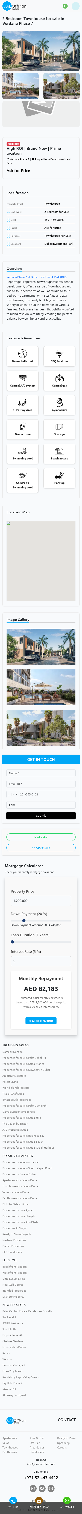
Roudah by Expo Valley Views (20, 1377)
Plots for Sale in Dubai (15, 1204)
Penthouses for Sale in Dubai (19, 1198)
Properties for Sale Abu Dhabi (20, 1222)
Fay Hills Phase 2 (12, 1383)
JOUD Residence (12, 1323)
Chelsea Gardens (12, 1341)
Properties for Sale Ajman (17, 1210)
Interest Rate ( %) (26, 951)
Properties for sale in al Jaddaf (20, 1162)
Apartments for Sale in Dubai (19, 1180)
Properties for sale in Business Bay (23, 1135)
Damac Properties (13, 1246)
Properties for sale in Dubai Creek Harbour (28, 1147)
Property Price (22, 891)
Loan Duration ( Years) (30, 934)
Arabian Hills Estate (14, 1075)
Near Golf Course (12, 1284)
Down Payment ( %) (29, 913)
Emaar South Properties (16, 1099)
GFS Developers (12, 1252)
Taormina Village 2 (13, 1365)
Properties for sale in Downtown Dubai (26, 1069)
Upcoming (63, 1442)
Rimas (6, 1353)
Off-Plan (35, 1442)
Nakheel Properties (14, 1240)
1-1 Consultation (41, 847)
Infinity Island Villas (14, 1347)
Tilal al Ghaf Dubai (13, 1093)
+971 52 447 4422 (41, 1477)
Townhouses (52, 203)
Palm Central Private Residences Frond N (27, 1311)
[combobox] (13, 794)
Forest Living (10, 1081)
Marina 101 (9, 1389)
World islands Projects (15, 1087)
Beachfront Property (14, 1266)
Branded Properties (14, 1290)
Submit (41, 815)
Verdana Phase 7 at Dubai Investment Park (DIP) (37, 277)
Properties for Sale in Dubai (19, 1174)
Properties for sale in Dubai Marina (23, 1063)
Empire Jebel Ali (12, 1335)
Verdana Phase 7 (19, 159)
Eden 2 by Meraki (12, 1371)
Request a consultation (41, 1020)
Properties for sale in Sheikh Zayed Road (27, 1168)
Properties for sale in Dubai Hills (21, 1117)
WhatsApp (42, 837)
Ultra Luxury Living (13, 1278)
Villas (5, 1442)
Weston (7, 1359)
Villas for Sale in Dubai (15, 1192)
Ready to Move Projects (16, 1234)
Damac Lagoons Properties (18, 1111)
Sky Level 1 (9, 1317)
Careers (62, 1447)
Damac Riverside (12, 1051)
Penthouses (9, 1452)
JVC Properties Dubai (15, 1129)
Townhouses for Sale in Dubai (20, 1186)
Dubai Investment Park (58, 243)
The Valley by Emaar (14, 1123)
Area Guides (37, 1438)
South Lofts (9, 1329)
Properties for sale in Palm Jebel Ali (24, 1057)
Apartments (9, 1438)
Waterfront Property (14, 1272)
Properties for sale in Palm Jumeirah (24, 1105)
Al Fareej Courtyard (14, 1395)
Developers (37, 1452)
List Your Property (13, 1296)
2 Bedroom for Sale (56, 211)
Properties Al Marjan (14, 1228)
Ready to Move (66, 1438)
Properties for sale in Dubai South (22, 1141)
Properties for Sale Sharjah (18, 1216)
